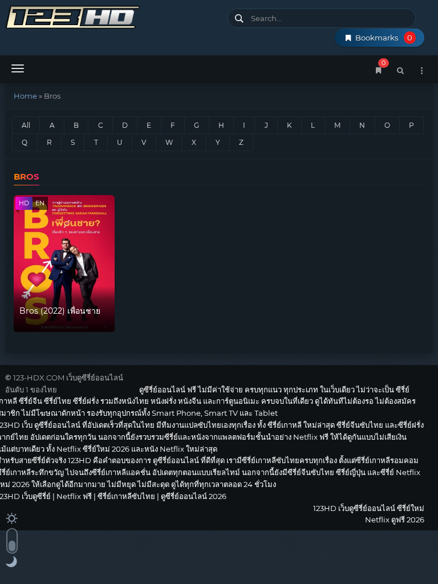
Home (25, 95)
